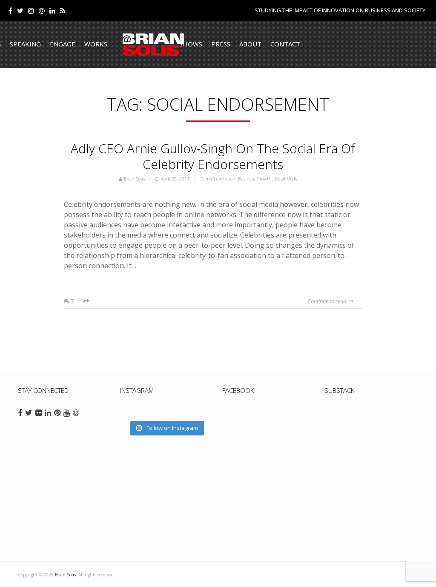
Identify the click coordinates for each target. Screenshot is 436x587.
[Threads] (42, 10)
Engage (62, 44)
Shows (190, 44)
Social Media (286, 179)
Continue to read (327, 301)
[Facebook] (10, 10)
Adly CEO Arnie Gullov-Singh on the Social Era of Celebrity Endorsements (213, 156)
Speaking (25, 44)
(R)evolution (223, 179)
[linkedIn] (52, 10)
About (250, 44)
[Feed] (63, 10)
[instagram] (31, 10)
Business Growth (255, 179)
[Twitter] (20, 10)
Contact (285, 44)
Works (95, 44)
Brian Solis (153, 44)
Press (220, 44)
